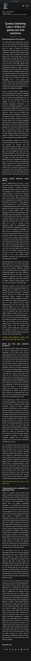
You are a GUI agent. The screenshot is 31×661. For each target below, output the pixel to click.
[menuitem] (22, 6)
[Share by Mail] (27, 649)
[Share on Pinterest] (12, 649)
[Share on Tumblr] (18, 649)
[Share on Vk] (21, 649)
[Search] (22, 6)
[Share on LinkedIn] (15, 649)
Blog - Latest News (8, 11)
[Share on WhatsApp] (9, 649)
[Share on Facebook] (3, 649)
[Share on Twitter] (6, 649)
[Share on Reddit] (24, 649)
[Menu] (26, 6)
